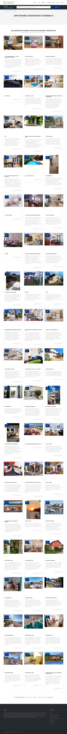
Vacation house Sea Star (11, 482)
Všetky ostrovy (52, 722)
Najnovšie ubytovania (53, 716)
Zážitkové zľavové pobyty (54, 714)
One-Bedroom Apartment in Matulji (11, 521)
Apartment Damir (50, 521)
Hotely (58, 2)
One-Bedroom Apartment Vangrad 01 (33, 330)
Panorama (7, 95)
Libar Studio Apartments (52, 329)
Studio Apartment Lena (51, 253)
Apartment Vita (49, 635)
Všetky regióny (52, 720)
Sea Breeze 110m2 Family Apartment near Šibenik (54, 96)
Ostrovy (43, 2)
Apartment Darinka (50, 560)
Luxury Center (8, 215)
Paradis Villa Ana (29, 95)
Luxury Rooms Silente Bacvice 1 (32, 215)
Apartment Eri (8, 597)
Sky (5, 136)
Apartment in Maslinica (51, 597)
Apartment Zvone (29, 672)
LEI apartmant (49, 175)
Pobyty (34, 2)
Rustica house (49, 136)
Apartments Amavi (9, 635)
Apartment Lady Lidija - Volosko (33, 369)
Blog (62, 2)
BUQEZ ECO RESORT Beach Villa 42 (33, 482)
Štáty (39, 2)
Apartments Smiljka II (51, 406)
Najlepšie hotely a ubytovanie (55, 718)
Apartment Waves (9, 672)
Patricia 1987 (28, 521)
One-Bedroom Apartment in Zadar (13, 329)
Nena (47, 292)
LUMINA (6, 253)
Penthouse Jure (29, 56)
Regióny (49, 2)
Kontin (26, 292)
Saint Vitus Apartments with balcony (12, 176)
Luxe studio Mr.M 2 (50, 215)
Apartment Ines (29, 597)
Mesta (53, 2)
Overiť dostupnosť (17, 71)
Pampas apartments (50, 56)
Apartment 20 (8, 406)
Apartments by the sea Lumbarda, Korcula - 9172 (54, 673)
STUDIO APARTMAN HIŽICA (10, 292)
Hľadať (56, 7)
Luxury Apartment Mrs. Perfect (32, 253)
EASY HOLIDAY (49, 482)
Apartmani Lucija (50, 369)
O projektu (51, 724)
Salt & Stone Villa (29, 175)
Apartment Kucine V (9, 369)
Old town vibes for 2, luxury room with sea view (12, 57)
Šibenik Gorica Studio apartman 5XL (33, 137)
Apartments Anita (29, 635)
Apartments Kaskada (30, 406)
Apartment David (9, 560)
